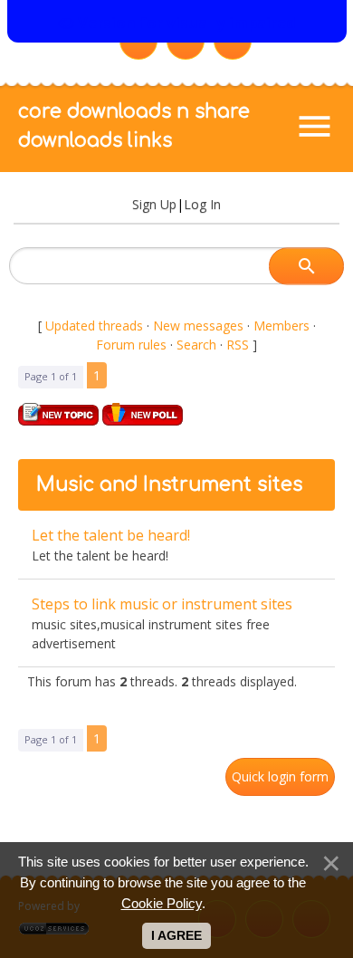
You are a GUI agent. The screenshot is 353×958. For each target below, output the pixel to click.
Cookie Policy (161, 903)
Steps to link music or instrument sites (162, 604)
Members (281, 325)
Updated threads (94, 325)
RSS (237, 344)
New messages (198, 325)
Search (196, 344)
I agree (176, 935)
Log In (202, 204)
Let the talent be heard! (111, 535)
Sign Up (154, 204)
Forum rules (131, 344)
